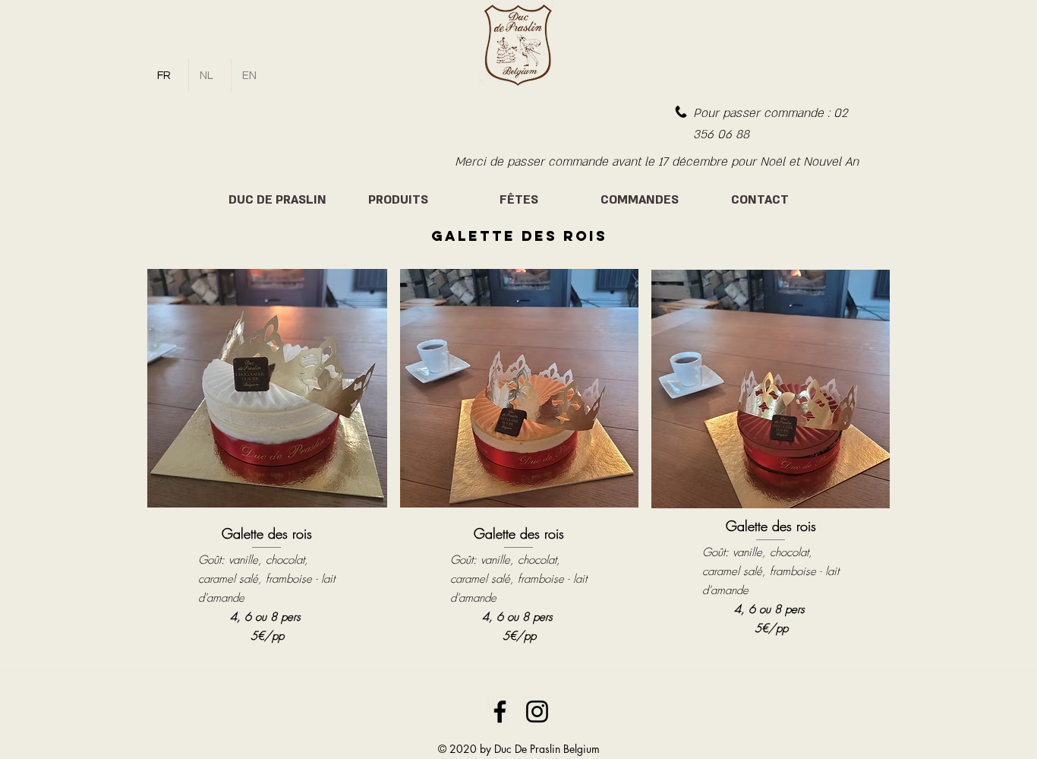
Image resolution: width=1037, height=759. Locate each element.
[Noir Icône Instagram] (537, 711)
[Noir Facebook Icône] (500, 711)
